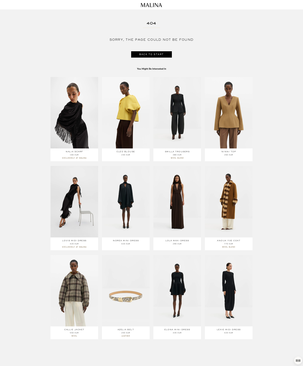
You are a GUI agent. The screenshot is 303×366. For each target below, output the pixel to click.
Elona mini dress (177, 329)
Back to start (151, 54)
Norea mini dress (126, 240)
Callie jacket (74, 329)
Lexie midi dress (229, 329)
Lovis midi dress (74, 240)
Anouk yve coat (228, 240)
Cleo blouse (125, 152)
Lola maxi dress (177, 240)
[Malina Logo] (151, 5)
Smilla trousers (177, 152)
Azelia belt (126, 329)
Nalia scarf (74, 152)
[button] (298, 360)
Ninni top (228, 152)
